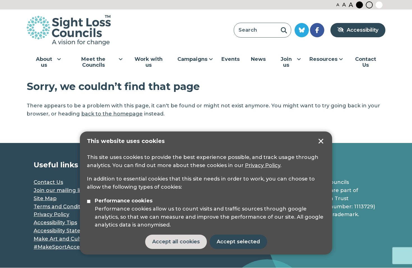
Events (230, 59)
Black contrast (359, 4)
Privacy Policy (262, 165)
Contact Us (365, 62)
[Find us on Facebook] (317, 30)
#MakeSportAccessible (64, 247)
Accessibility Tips (55, 223)
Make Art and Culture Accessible (77, 239)
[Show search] (284, 30)
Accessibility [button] (362, 30)
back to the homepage (112, 114)
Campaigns (192, 59)
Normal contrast (369, 4)
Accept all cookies (176, 242)
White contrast (379, 4)
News (258, 59)
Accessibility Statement (64, 231)
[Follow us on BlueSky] (302, 30)
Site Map (45, 198)
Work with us (149, 62)
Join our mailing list (59, 190)
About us (44, 62)
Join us (286, 62)
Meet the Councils (93, 62)
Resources (323, 59)
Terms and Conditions (62, 207)
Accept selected (321, 141)
